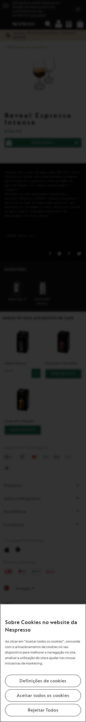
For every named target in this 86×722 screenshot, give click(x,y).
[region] (43, 663)
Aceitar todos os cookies (43, 695)
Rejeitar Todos (43, 710)
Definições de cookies (43, 681)
